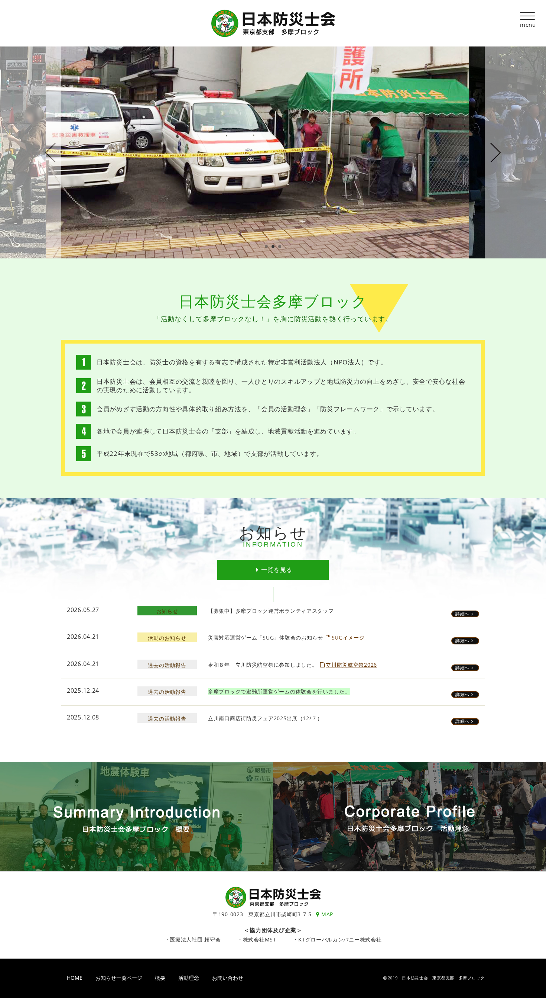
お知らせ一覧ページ (118, 978)
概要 (160, 978)
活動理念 (188, 978)
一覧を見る (276, 570)
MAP (327, 914)
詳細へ (462, 614)
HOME (74, 978)
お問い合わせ (227, 978)
